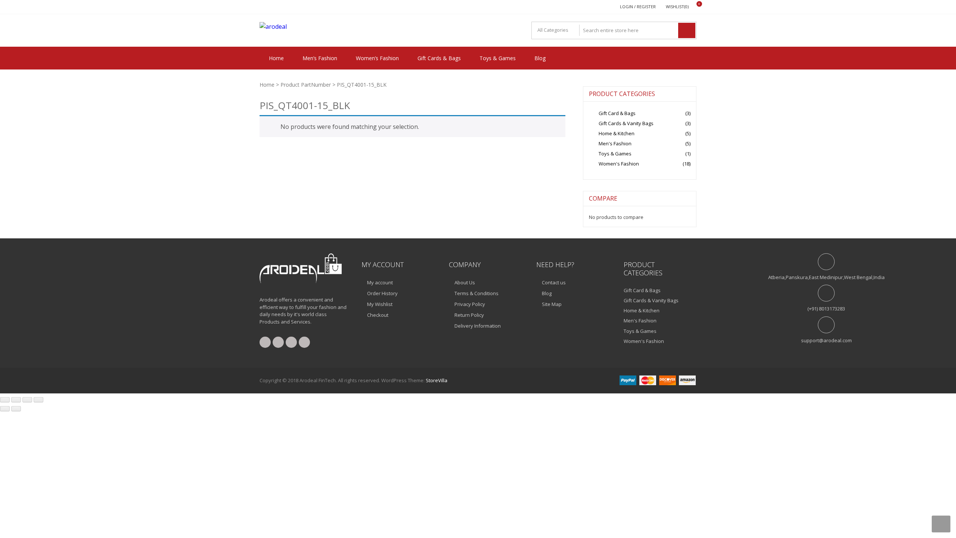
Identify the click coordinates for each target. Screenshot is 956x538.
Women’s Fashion (377, 58)
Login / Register (638, 6)
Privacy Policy (469, 304)
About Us (464, 282)
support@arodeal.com (826, 340)
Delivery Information (477, 325)
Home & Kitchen (616, 133)
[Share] (27, 399)
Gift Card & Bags (617, 113)
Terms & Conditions (476, 293)
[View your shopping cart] (694, 7)
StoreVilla (436, 380)
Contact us (554, 282)
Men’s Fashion (319, 58)
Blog (540, 58)
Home (276, 58)
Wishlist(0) (677, 6)
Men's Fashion (615, 143)
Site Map (552, 304)
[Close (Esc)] (38, 399)
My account (380, 282)
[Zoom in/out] (5, 399)
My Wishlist (379, 304)
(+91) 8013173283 (826, 308)
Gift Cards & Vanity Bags (626, 123)
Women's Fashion (619, 163)
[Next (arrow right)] (16, 408)
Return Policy (469, 315)
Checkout (377, 315)
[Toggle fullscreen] (16, 399)
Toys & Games (497, 58)
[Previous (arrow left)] (5, 408)
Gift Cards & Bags (439, 58)
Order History (382, 293)
